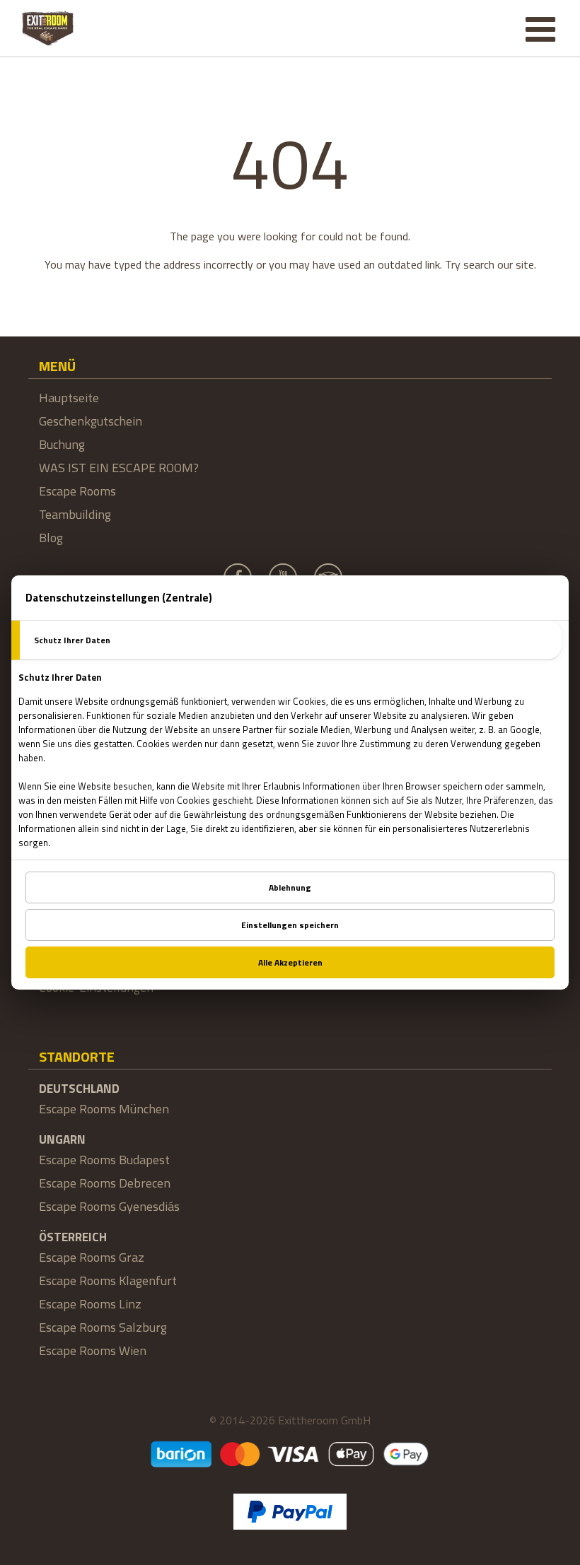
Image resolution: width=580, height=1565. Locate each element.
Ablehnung (290, 887)
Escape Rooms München (104, 1108)
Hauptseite (69, 397)
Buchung (62, 444)
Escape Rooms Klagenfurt (108, 1280)
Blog (51, 537)
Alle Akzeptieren (290, 962)
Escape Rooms (77, 490)
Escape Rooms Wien (92, 1350)
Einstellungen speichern (290, 925)
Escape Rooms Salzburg (103, 1327)
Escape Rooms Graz (91, 1257)
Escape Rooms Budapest (104, 1159)
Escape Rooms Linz (90, 1303)
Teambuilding (75, 514)
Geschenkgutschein (90, 420)
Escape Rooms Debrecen (104, 1182)
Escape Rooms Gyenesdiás (109, 1206)
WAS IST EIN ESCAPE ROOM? (119, 467)
